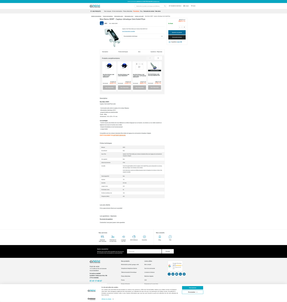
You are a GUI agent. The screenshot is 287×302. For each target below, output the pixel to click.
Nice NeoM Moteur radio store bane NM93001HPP (154, 75)
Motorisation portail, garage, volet (130, 264)
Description (105, 51)
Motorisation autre (118, 16)
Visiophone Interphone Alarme (129, 268)
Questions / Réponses (156, 51)
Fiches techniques (123, 51)
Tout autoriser (192, 287)
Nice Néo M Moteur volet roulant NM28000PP (123, 75)
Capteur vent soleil (139, 16)
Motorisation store (129, 16)
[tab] (132, 261)
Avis (139, 51)
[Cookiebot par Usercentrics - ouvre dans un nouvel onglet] (91, 299)
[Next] (158, 58)
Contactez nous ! (156, 1)
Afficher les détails (106, 299)
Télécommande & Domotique (128, 272)
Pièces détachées (125, 276)
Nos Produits (96, 11)
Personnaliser (191, 292)
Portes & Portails (125, 284)
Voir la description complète (128, 31)
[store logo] (95, 6)
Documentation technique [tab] (130, 36)
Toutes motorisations (108, 16)
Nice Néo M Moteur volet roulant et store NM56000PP (108, 75)
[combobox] (150, 6)
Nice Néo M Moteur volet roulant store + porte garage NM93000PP (139, 75)
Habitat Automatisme (96, 16)
